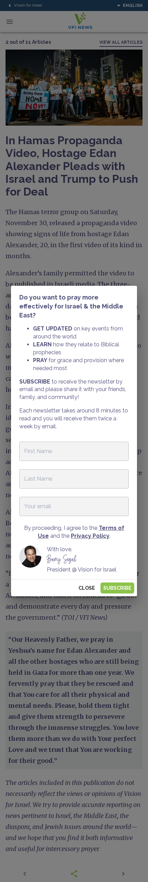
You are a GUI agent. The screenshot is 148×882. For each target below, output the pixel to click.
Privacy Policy (90, 536)
